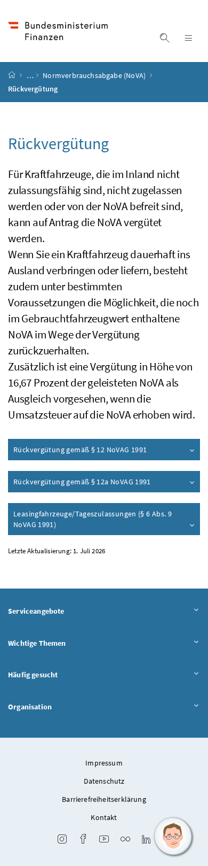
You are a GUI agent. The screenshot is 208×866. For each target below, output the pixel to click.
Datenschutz (104, 781)
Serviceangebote (36, 611)
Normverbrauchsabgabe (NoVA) (95, 75)
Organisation (30, 707)
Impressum (104, 763)
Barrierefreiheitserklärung (104, 799)
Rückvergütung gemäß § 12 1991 (80, 449)
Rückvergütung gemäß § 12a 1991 (82, 481)
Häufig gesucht (33, 674)
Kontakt (104, 817)
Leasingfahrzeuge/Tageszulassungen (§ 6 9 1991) (92, 519)
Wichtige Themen (37, 643)
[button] (173, 836)
